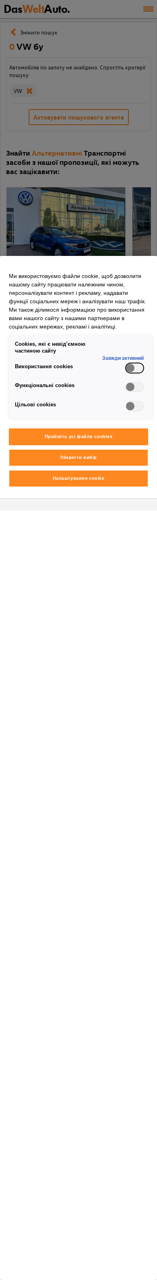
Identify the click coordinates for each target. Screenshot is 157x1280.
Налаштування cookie (79, 478)
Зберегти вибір (78, 457)
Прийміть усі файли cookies (79, 436)
